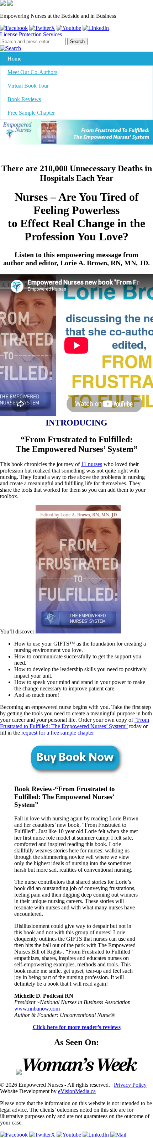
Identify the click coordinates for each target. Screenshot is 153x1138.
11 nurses (91, 464)
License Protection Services (31, 34)
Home (14, 59)
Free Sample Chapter (31, 113)
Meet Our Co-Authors (32, 72)
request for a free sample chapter (57, 733)
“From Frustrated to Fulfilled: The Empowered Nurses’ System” (74, 723)
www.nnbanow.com (37, 1009)
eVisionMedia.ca (77, 1091)
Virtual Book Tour (28, 86)
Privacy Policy (130, 1085)
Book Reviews (24, 99)
